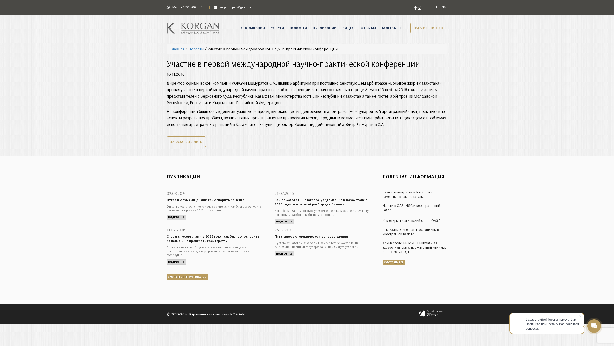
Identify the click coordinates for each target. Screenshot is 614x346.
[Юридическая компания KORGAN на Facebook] (416, 8)
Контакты (391, 27)
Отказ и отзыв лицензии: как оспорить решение (206, 200)
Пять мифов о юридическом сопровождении (311, 236)
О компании (253, 27)
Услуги (277, 27)
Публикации (325, 27)
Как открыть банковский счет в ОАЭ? (411, 220)
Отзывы (368, 27)
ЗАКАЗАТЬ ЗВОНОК (428, 28)
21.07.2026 (284, 193)
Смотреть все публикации (187, 277)
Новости (298, 27)
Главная (177, 49)
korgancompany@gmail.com (236, 7)
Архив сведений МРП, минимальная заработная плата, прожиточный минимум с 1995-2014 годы (415, 247)
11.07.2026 (176, 230)
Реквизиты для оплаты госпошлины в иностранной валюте (411, 231)
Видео (348, 27)
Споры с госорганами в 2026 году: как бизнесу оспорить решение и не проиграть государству (213, 238)
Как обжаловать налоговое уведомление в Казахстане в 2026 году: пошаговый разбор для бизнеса (321, 202)
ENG (443, 7)
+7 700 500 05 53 (192, 7)
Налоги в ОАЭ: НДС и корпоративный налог (411, 207)
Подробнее (176, 217)
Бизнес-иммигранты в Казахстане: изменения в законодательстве (408, 194)
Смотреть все (393, 262)
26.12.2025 (284, 230)
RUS (435, 7)
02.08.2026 (177, 193)
